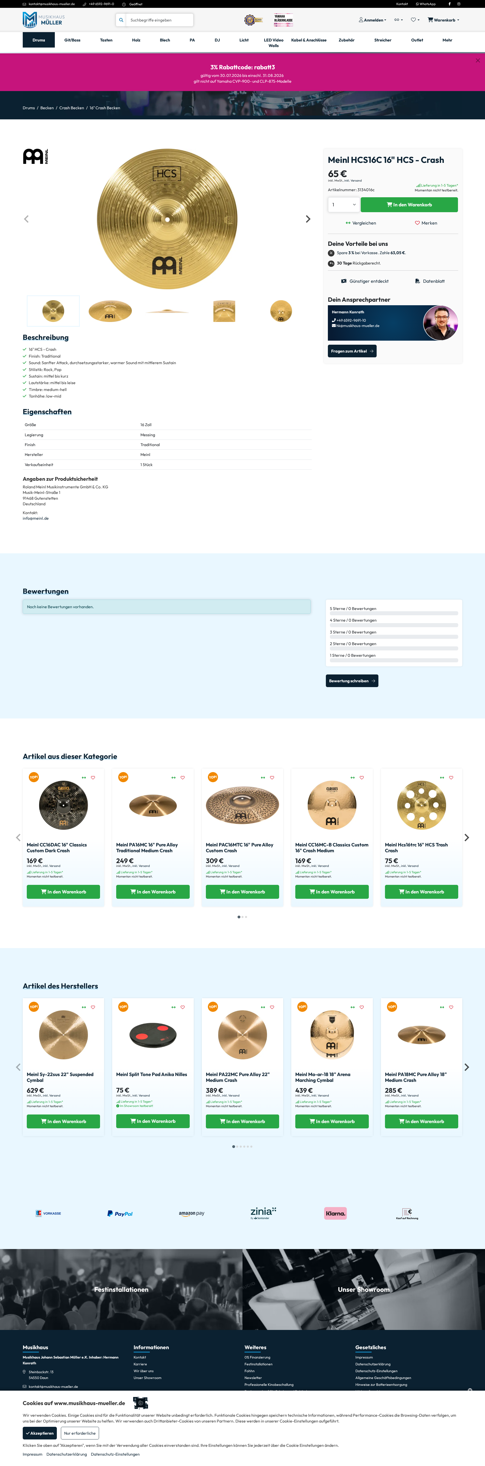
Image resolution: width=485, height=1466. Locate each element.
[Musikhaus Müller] (43, 19)
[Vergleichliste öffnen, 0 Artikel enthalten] (398, 20)
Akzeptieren (42, 1433)
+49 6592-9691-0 (101, 4)
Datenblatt (433, 281)
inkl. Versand (353, 180)
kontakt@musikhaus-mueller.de (52, 4)
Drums (29, 107)
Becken (47, 107)
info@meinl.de (36, 518)
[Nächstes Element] (308, 219)
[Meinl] (35, 155)
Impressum (32, 1454)
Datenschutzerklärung (66, 1454)
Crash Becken (71, 107)
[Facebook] (450, 4)
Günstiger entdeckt (369, 281)
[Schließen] (478, 60)
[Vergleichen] (86, 778)
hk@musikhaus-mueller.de (357, 325)
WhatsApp (427, 4)
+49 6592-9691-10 (351, 320)
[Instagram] (458, 4)
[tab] (238, 916)
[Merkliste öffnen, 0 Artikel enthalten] (415, 20)
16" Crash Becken (105, 107)
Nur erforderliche (80, 1433)
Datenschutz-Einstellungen (115, 1454)
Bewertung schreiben (349, 680)
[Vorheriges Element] (27, 219)
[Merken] (95, 778)
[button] (53, 311)
